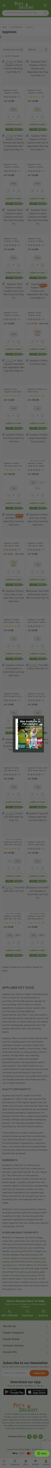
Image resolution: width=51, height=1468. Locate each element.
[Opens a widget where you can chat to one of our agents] (42, 1453)
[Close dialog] (34, 719)
